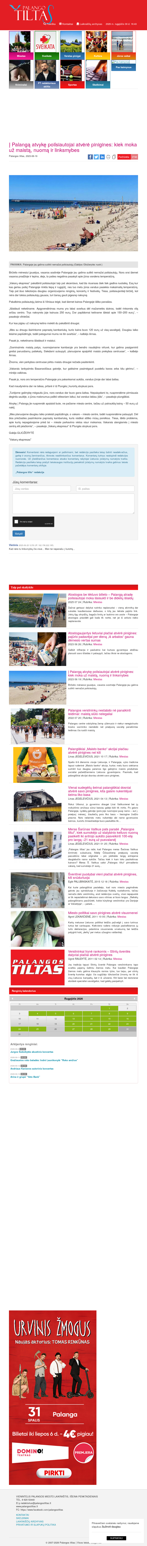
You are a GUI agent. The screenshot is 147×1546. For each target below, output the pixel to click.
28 (91, 1029)
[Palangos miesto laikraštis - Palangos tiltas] (32, 11)
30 (127, 1029)
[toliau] (134, 998)
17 (19, 1023)
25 (37, 1029)
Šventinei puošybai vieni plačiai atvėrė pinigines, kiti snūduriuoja (102, 876)
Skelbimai (22, 1518)
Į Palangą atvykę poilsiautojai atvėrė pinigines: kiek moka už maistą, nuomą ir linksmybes (101, 673)
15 (109, 1018)
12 (55, 1018)
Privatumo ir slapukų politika (36, 1524)
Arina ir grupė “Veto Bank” (25, 1076)
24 (19, 1029)
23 (127, 1023)
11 (37, 1018)
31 (19, 1034)
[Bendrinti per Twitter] (96, 156)
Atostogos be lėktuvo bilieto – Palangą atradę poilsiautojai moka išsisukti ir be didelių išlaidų (100, 596)
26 (55, 1029)
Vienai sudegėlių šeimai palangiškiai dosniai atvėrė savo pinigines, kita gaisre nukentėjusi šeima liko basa (100, 791)
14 (91, 1018)
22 (109, 1023)
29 (109, 1029)
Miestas (97, 602)
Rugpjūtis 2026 (73, 998)
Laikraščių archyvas (90, 24)
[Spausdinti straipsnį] (108, 156)
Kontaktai (67, 24)
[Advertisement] (73, 114)
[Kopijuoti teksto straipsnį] (114, 156)
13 (73, 1018)
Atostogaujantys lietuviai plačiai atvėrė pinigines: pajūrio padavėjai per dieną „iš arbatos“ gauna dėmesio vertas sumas (102, 636)
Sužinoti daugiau (111, 1526)
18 (37, 1023)
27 (73, 1029)
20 (73, 1023)
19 (55, 1023)
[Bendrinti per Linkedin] (102, 156)
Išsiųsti (19, 533)
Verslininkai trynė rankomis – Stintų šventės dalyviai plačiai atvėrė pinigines (99, 953)
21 (91, 1023)
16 (127, 1018)
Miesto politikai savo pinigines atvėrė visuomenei (103, 912)
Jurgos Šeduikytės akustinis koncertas (31, 1051)
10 (19, 1018)
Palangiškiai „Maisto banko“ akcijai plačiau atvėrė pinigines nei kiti (98, 750)
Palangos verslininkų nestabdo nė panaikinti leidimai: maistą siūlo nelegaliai (99, 712)
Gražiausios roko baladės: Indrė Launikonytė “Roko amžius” (44, 1060)
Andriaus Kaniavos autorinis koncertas (31, 1068)
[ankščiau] (12, 998)
